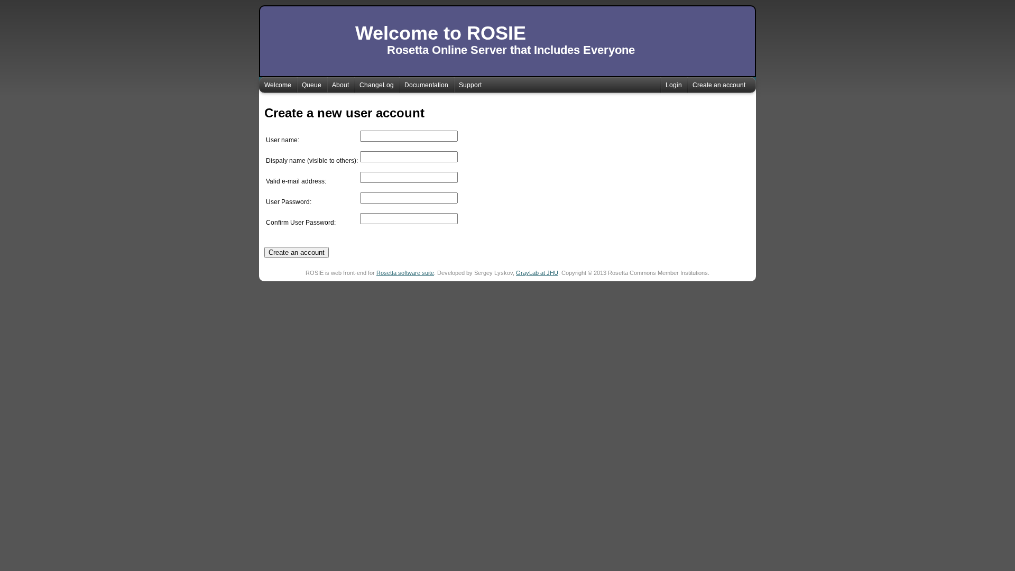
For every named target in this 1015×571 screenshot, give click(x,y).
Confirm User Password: (301, 222)
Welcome (277, 85)
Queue (311, 85)
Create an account (719, 85)
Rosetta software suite (405, 273)
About (340, 85)
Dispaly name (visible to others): (312, 160)
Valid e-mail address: (296, 181)
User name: (282, 140)
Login (674, 85)
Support (470, 85)
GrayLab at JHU (537, 273)
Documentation (426, 85)
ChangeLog (376, 85)
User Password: (288, 202)
